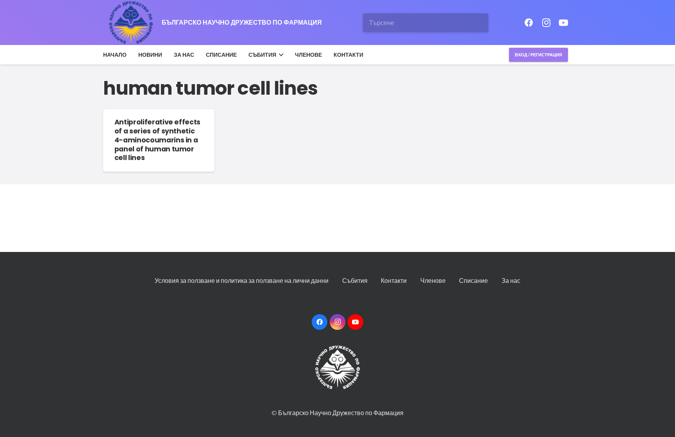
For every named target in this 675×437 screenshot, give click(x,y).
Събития (355, 280)
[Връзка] (131, 22)
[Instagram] (546, 22)
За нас (511, 280)
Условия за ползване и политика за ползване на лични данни (242, 280)
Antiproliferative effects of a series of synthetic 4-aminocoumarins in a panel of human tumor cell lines (157, 139)
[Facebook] (529, 22)
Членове (433, 280)
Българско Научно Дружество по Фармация (341, 412)
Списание (473, 280)
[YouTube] (563, 22)
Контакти (394, 280)
